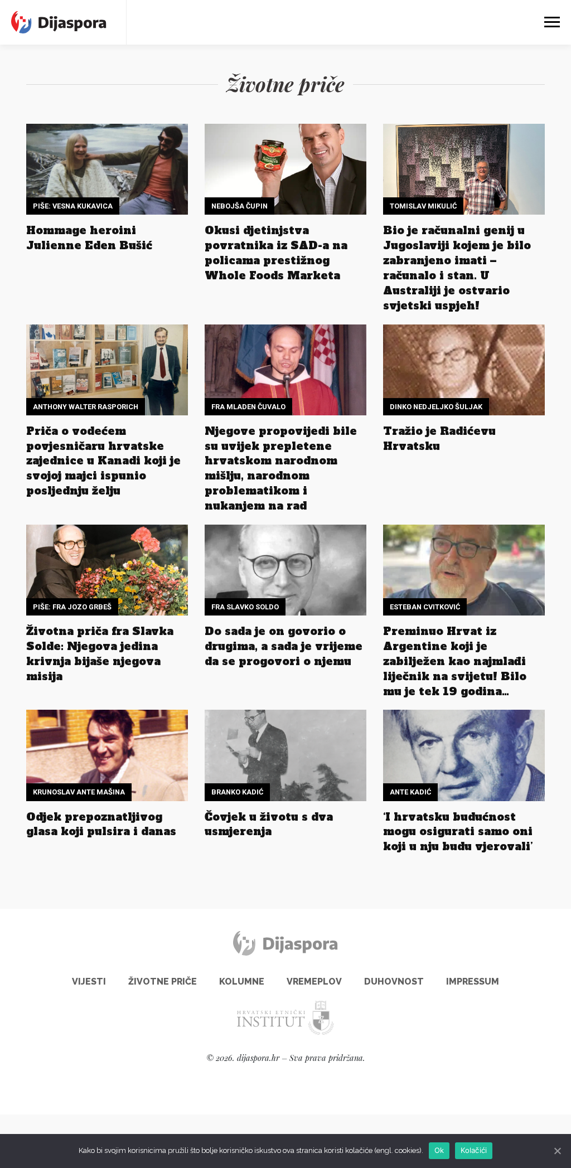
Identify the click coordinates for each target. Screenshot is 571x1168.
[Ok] (557, 1150)
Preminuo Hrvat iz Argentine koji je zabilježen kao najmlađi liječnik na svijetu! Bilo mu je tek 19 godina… (454, 661)
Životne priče (162, 981)
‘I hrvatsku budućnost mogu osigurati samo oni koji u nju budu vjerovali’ (458, 832)
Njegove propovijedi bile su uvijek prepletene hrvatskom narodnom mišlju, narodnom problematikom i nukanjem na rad (281, 468)
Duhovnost (394, 981)
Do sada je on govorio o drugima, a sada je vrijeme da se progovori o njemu (283, 646)
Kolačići (474, 1150)
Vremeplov (314, 981)
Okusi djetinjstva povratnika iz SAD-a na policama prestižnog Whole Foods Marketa (276, 253)
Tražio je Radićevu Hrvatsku (439, 438)
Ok (439, 1150)
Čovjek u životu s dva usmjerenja (269, 824)
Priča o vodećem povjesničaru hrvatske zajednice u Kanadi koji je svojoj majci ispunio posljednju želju (103, 461)
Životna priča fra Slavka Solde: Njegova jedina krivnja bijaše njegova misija (99, 654)
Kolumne (241, 981)
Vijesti (89, 981)
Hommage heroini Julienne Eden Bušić (89, 238)
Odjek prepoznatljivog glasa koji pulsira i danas (101, 824)
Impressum (472, 981)
